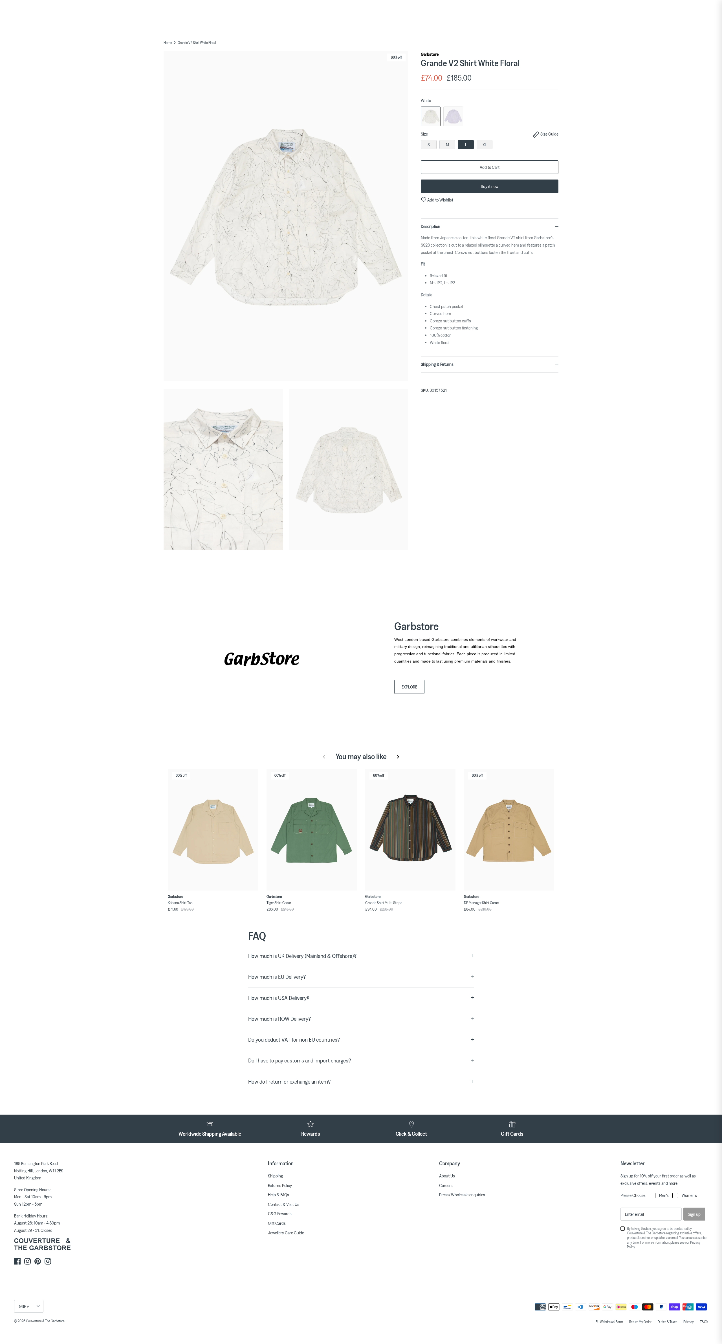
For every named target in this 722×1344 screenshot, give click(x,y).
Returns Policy (280, 1185)
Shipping (275, 1175)
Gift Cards (277, 1223)
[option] (286, 217)
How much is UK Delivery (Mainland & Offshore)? (302, 956)
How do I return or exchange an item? (289, 1081)
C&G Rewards (280, 1213)
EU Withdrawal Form (609, 1322)
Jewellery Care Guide (286, 1232)
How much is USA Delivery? (278, 998)
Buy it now (489, 186)
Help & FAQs (278, 1194)
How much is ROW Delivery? (279, 1018)
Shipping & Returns (437, 364)
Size (489, 133)
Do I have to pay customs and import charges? (299, 1060)
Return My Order (640, 1322)
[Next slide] (398, 757)
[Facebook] (17, 1261)
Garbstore (430, 54)
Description (430, 226)
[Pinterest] (37, 1261)
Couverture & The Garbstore (45, 1321)
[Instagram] (27, 1261)
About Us (447, 1175)
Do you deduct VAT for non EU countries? (294, 1039)
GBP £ (24, 1306)
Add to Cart (489, 167)
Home (168, 43)
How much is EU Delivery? (277, 976)
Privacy (688, 1322)
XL (485, 144)
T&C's (704, 1322)
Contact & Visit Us (283, 1204)
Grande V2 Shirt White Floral (197, 43)
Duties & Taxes (667, 1322)
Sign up (694, 1214)
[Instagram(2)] (48, 1261)
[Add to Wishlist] (255, 771)
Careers (446, 1185)
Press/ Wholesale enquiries (462, 1194)
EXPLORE (409, 686)
